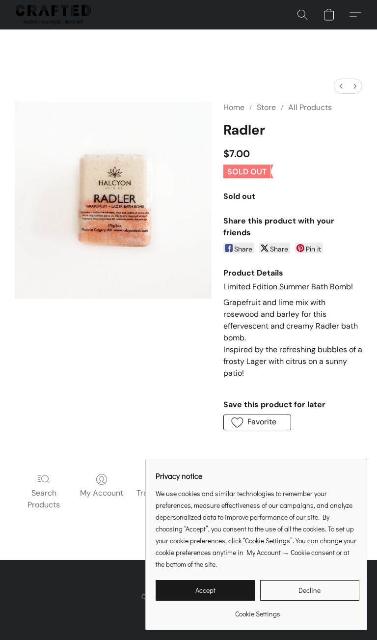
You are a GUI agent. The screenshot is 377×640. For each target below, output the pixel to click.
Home (233, 107)
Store (266, 107)
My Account (101, 493)
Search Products (43, 499)
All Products (310, 107)
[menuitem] (341, 86)
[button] (53, 15)
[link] (257, 610)
